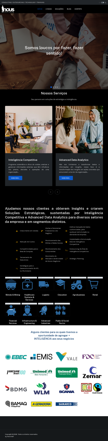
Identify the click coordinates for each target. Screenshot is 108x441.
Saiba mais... (15, 178)
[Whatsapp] (96, 2)
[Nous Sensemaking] (8, 9)
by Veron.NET (9, 436)
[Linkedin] (93, 2)
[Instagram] (90, 2)
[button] (51, 87)
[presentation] (50, 191)
